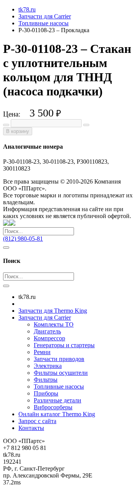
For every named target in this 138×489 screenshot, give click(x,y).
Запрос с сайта (37, 421)
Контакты (31, 428)
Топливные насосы (59, 386)
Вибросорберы (53, 407)
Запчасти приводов (59, 359)
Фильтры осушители (61, 372)
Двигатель (47, 331)
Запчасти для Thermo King (52, 310)
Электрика (48, 366)
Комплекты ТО (54, 324)
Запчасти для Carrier (44, 317)
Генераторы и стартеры (64, 345)
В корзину (17, 131)
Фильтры (46, 379)
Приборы (46, 393)
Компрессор (49, 338)
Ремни (42, 352)
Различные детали (57, 400)
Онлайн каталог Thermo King (56, 414)
